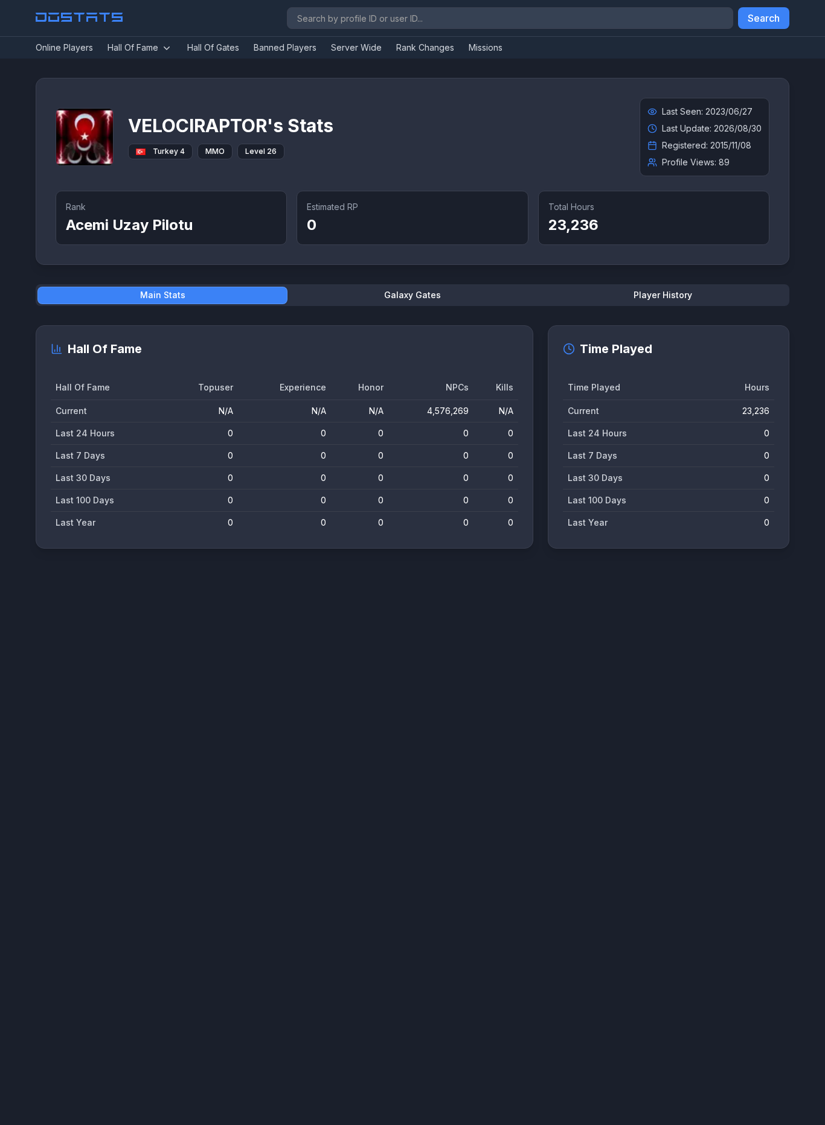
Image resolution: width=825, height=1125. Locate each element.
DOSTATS (80, 18)
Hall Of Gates (213, 47)
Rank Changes (425, 47)
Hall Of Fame (133, 47)
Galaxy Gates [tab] (412, 295)
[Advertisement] (398, 744)
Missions (485, 47)
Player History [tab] (663, 295)
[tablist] (412, 295)
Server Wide (356, 47)
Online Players (64, 47)
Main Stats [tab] (162, 295)
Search (764, 18)
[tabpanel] (412, 437)
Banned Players (285, 47)
